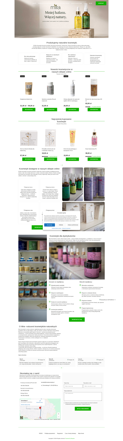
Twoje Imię (66, 383)
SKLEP (34, 3)
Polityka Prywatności (66, 228)
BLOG (90, 3)
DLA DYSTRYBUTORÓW (62, 3)
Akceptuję (49, 225)
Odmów (61, 225)
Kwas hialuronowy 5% (47, 148)
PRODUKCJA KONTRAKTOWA (46, 3)
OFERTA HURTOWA (76, 3)
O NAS (85, 3)
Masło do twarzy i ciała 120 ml (71, 148)
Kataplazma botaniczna (26, 99)
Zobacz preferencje (73, 225)
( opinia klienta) (96, 106)
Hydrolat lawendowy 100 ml (92, 148)
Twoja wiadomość (68, 390)
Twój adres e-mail (87, 383)
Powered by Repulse (70, 438)
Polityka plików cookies (56, 228)
